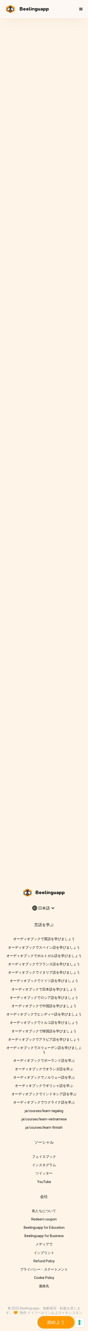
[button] (81, 9)
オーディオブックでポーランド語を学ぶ (44, 1060)
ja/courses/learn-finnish (44, 1127)
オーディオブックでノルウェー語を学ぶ (44, 1077)
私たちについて (44, 1211)
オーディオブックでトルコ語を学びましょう (44, 1022)
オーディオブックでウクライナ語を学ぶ (44, 1102)
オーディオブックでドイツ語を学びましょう (44, 981)
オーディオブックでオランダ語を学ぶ (44, 1069)
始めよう (56, 1322)
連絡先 (44, 1286)
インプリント (44, 1253)
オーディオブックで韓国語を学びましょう (44, 1031)
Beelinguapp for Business (44, 1236)
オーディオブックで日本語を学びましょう (44, 989)
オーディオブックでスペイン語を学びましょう (44, 947)
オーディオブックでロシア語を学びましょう (44, 998)
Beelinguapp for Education (44, 1227)
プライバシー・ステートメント (44, 1269)
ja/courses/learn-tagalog (44, 1111)
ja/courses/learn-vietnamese (44, 1119)
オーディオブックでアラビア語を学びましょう (44, 1039)
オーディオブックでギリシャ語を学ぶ (44, 1086)
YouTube (44, 1182)
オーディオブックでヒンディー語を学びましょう (44, 1014)
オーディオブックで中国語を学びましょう (44, 1006)
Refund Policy (44, 1261)
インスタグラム (44, 1165)
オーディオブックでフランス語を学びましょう (44, 964)
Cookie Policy (44, 1278)
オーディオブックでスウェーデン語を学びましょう (44, 1050)
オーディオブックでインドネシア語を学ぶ (44, 1094)
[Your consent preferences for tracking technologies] (79, 1322)
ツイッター (44, 1173)
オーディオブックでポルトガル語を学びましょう (44, 956)
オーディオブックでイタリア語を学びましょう (44, 972)
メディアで (44, 1244)
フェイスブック (44, 1157)
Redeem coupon (44, 1219)
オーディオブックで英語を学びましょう (44, 939)
